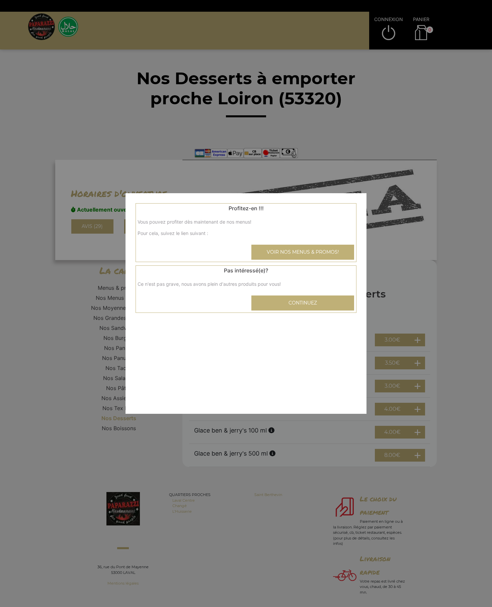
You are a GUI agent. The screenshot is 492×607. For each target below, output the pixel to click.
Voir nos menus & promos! (303, 252)
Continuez (303, 303)
